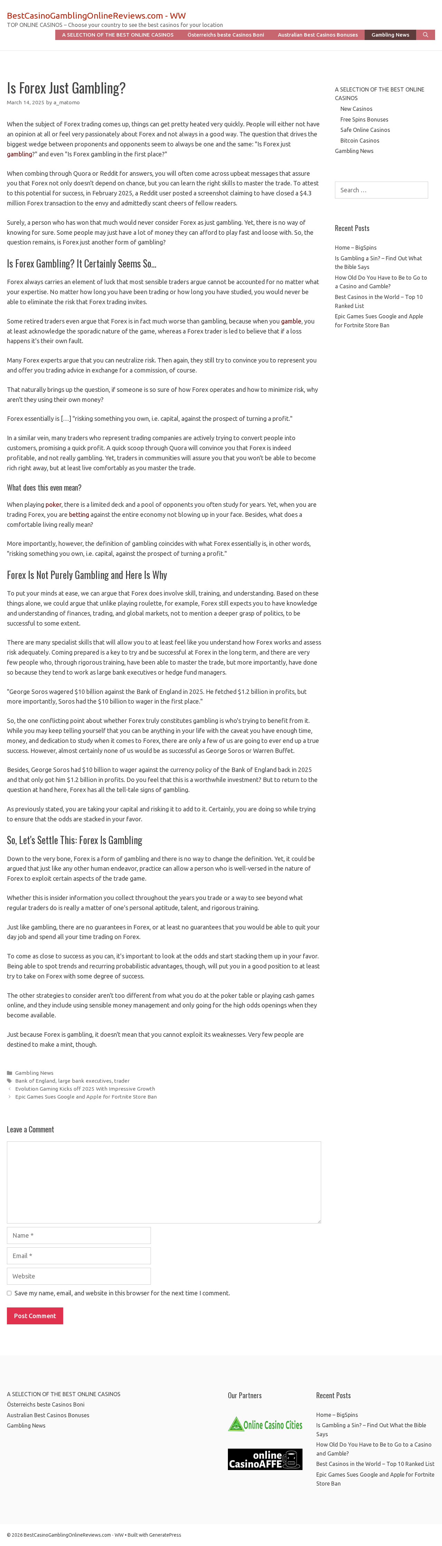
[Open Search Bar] (425, 35)
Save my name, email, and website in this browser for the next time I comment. (122, 1292)
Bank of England (35, 1081)
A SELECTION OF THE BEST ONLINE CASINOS (118, 35)
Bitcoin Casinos (359, 140)
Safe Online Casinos (365, 130)
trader (121, 1081)
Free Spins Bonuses (364, 119)
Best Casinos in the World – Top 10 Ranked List (375, 1464)
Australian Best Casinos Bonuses (318, 35)
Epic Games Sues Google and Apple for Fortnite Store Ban (86, 1097)
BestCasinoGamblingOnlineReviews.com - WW (96, 15)
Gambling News (390, 35)
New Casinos (356, 109)
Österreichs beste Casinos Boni (226, 35)
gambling (19, 154)
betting (79, 514)
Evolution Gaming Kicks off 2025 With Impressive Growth (85, 1089)
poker (53, 504)
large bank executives (85, 1081)
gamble (291, 321)
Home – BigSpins (356, 247)
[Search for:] (381, 190)
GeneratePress (165, 1535)
